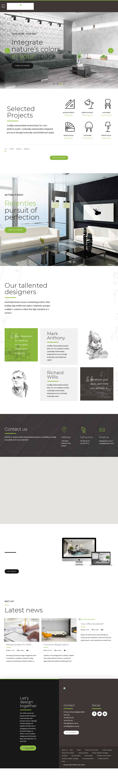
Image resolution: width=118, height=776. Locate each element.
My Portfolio (89, 755)
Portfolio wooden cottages (70, 758)
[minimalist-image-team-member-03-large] (21, 384)
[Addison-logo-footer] (64, 688)
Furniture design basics (56, 644)
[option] (59, 50)
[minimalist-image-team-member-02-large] (96, 344)
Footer (79, 750)
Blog (71, 750)
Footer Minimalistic (68, 753)
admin (22, 650)
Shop (63, 761)
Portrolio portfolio (88, 758)
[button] (7, 50)
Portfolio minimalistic (104, 755)
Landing (64, 755)
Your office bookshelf (92, 624)
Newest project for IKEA (18, 644)
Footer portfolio (83, 753)
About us (65, 750)
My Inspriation (76, 755)
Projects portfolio (103, 758)
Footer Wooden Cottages (100, 753)
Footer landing (107, 750)
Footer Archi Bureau (91, 750)
